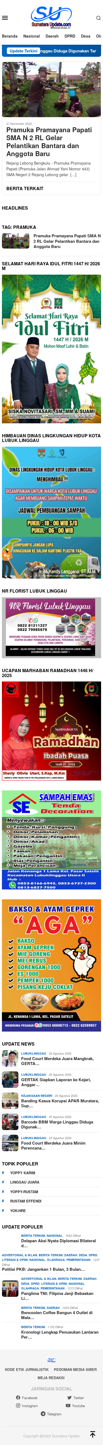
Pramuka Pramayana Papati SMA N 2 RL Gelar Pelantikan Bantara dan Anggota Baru (49, 141)
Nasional (55, 1235)
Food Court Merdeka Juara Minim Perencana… (53, 1145)
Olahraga (56, 1260)
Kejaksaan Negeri (36, 1096)
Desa (83, 1255)
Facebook (30, 1397)
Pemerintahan (78, 1260)
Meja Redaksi (51, 1377)
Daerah (70, 1255)
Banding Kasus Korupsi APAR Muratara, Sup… (60, 1103)
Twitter (78, 1397)
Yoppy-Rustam (24, 1191)
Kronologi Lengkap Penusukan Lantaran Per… (60, 1334)
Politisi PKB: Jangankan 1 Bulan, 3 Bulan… (43, 1269)
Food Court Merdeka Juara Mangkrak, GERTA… (57, 1061)
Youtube (78, 1405)
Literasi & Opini (15, 1260)
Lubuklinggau (33, 1053)
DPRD (93, 1255)
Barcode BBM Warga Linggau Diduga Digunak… (57, 1124)
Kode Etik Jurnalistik (27, 1369)
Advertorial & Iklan (19, 1255)
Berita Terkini (33, 1235)
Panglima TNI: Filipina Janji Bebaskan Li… (57, 1296)
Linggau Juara (24, 1182)
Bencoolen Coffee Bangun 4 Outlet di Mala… (57, 1315)
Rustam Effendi (25, 1201)
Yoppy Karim (22, 1172)
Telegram (54, 1413)
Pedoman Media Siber (75, 1369)
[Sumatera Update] (51, 17)
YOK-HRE (18, 1210)
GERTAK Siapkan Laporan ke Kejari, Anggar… (56, 1082)
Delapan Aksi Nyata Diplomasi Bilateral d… (58, 1243)
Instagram (30, 1405)
